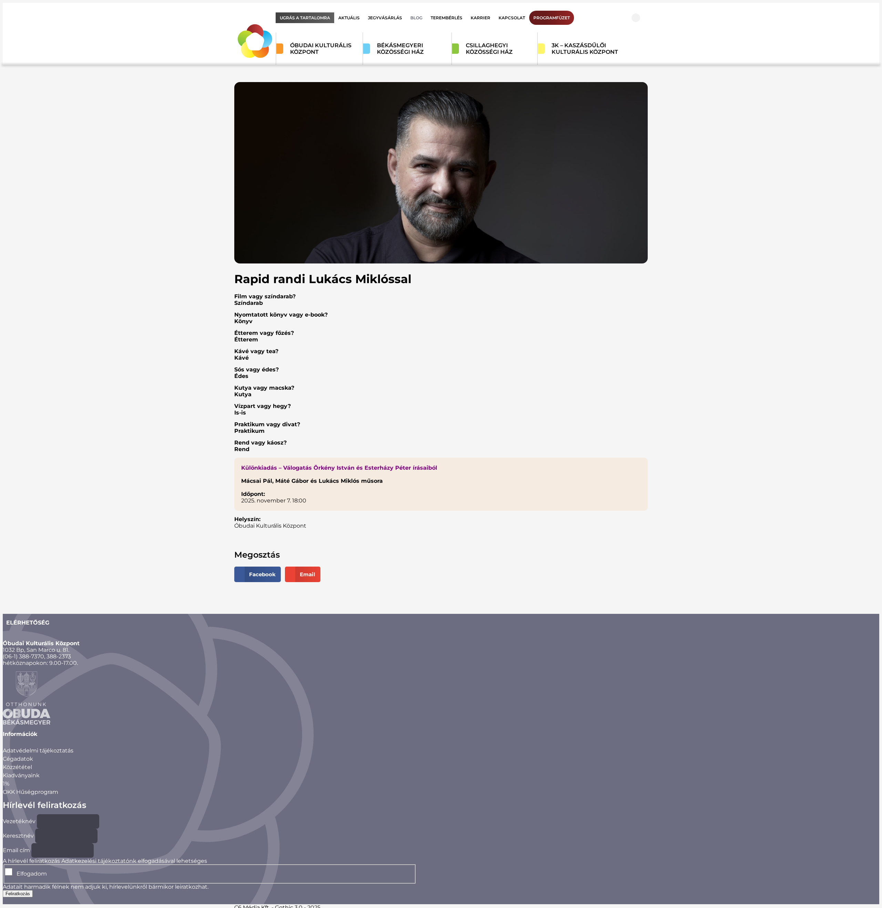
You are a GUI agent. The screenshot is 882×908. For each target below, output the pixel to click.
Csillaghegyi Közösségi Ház (489, 48)
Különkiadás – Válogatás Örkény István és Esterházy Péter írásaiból (339, 468)
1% (6, 783)
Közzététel (17, 767)
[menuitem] (305, 17)
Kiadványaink (21, 775)
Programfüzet (551, 17)
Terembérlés (446, 17)
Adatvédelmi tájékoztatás (38, 750)
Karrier (480, 17)
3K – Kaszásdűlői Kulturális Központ (585, 48)
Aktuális (349, 17)
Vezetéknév (19, 821)
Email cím (16, 850)
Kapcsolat (512, 17)
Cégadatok (18, 759)
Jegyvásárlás (385, 17)
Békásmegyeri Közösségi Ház (400, 48)
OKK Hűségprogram (30, 792)
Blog (416, 17)
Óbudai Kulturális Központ (320, 48)
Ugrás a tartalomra (305, 17)
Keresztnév (18, 835)
